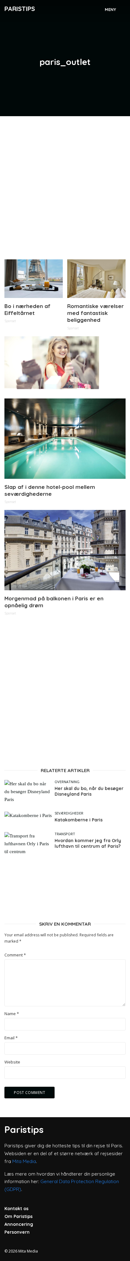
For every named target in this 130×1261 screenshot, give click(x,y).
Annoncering (18, 1224)
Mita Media (24, 1161)
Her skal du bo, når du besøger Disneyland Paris (89, 791)
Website (12, 1062)
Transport (65, 833)
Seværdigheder (69, 813)
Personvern (17, 1232)
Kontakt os (16, 1208)
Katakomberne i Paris (79, 820)
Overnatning (67, 781)
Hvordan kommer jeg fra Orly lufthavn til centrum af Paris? (88, 843)
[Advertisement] (65, 185)
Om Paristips (18, 1216)
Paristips (19, 9)
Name (11, 1013)
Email (11, 1038)
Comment (15, 955)
